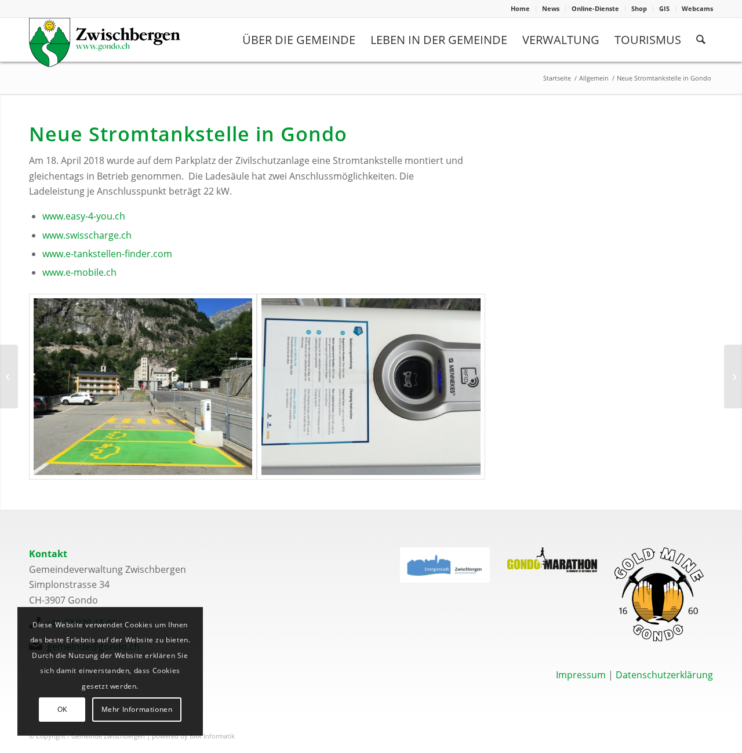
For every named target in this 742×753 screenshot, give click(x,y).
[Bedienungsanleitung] (371, 387)
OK (62, 709)
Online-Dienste (595, 8)
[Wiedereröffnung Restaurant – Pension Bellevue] (9, 376)
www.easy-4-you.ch (83, 216)
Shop (639, 8)
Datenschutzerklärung (664, 674)
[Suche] (701, 39)
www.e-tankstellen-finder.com (107, 253)
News (550, 8)
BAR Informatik (212, 736)
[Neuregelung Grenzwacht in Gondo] (733, 376)
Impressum (581, 674)
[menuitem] (520, 9)
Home (520, 8)
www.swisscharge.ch (87, 235)
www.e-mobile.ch (79, 272)
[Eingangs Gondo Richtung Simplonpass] (143, 387)
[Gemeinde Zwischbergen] (104, 42)
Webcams (697, 8)
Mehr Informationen (137, 709)
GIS (664, 8)
